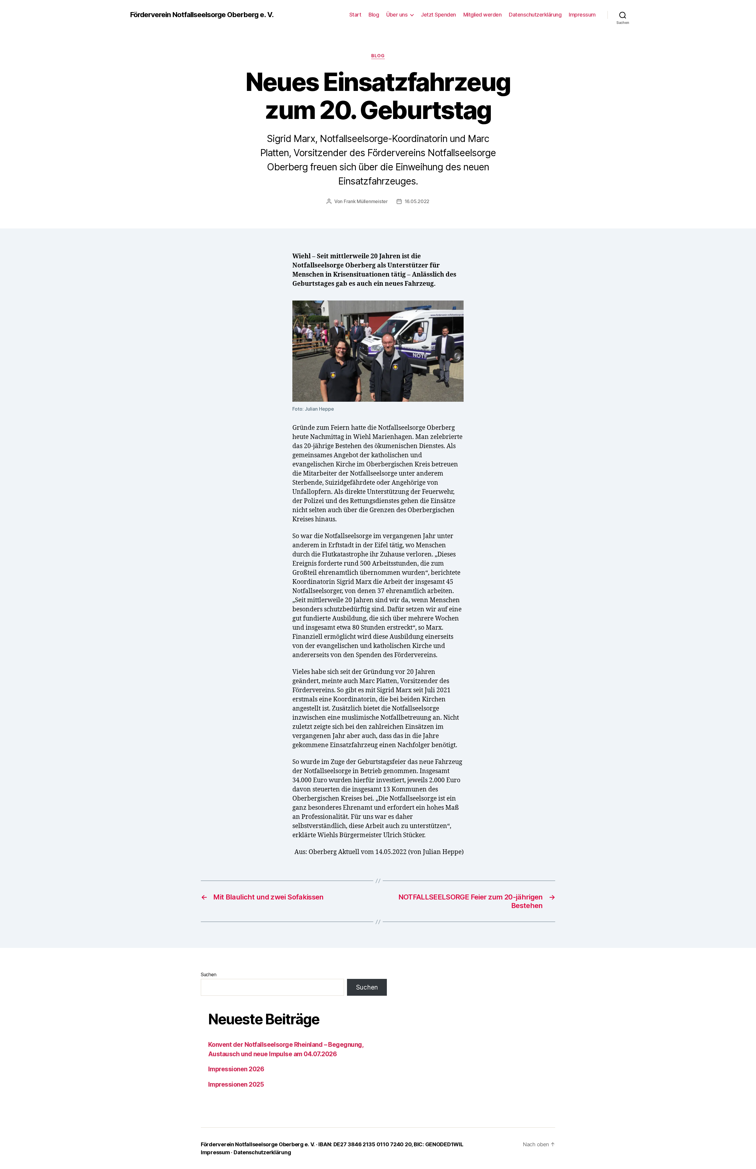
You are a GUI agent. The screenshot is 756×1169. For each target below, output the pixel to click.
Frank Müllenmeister (366, 201)
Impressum (582, 15)
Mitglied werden (482, 15)
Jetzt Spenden (438, 15)
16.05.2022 (417, 201)
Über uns (397, 15)
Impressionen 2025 (236, 1084)
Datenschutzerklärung (535, 15)
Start (355, 15)
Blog (374, 15)
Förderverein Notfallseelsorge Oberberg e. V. (201, 14)
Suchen (208, 974)
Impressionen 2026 (236, 1069)
